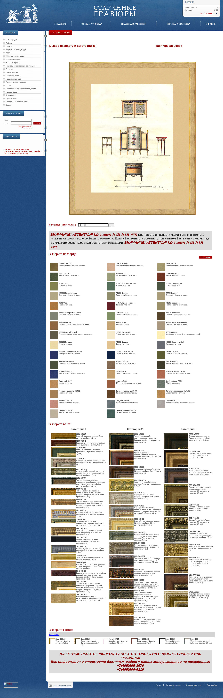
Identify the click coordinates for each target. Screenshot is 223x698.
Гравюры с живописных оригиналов (20, 66)
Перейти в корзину (207, 13)
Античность (11, 95)
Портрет (9, 46)
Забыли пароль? (25, 126)
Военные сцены (12, 63)
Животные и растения (15, 56)
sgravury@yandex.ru (19, 153)
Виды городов (11, 40)
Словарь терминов (193, 685)
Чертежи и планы (13, 76)
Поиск (158, 685)
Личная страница (173, 685)
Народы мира (11, 92)
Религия (9, 69)
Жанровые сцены (13, 59)
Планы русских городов (16, 82)
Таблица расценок (168, 45)
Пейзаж (9, 43)
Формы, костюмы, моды (16, 50)
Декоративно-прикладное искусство (21, 89)
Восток (9, 85)
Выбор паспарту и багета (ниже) (72, 45)
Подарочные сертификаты (17, 102)
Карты (8, 53)
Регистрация (27, 128)
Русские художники (14, 79)
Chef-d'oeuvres (12, 72)
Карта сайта (212, 685)
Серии (8, 105)
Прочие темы (11, 98)
